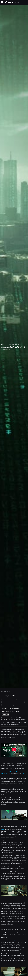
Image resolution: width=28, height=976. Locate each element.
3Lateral (24, 957)
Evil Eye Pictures (16, 771)
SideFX (10, 771)
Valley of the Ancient (17, 940)
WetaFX (7, 773)
